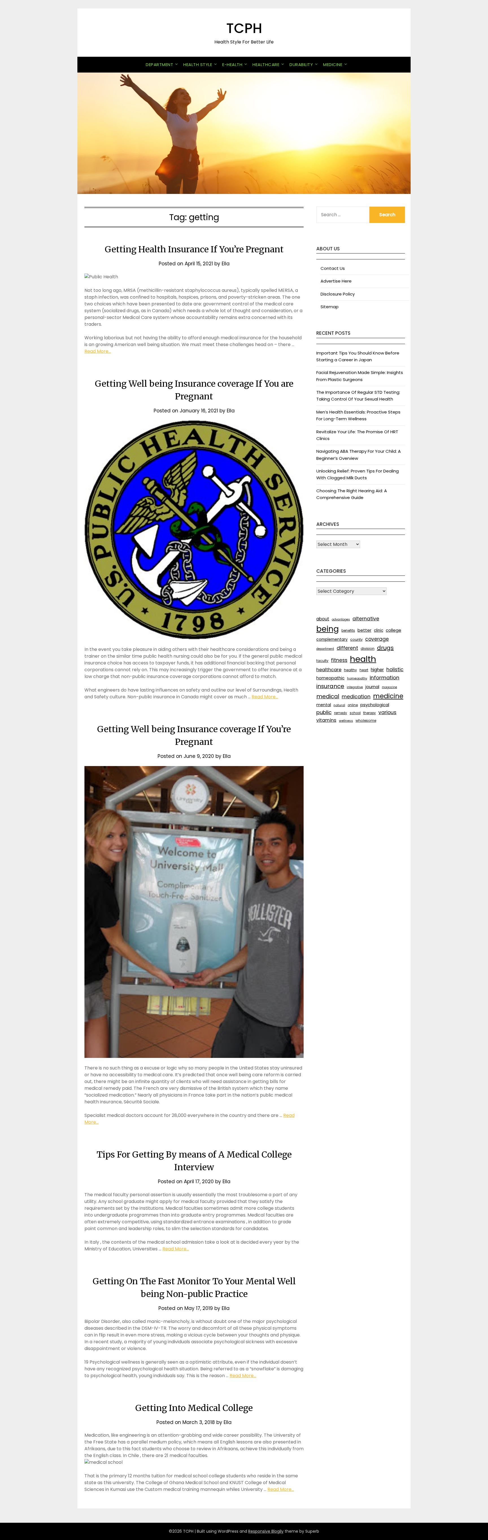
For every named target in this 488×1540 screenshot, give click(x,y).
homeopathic (330, 678)
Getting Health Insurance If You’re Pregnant (194, 249)
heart (364, 670)
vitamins (326, 720)
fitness (339, 660)
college (393, 630)
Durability (301, 64)
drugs (385, 648)
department (325, 649)
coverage (377, 639)
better (364, 630)
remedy (340, 713)
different (347, 648)
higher (377, 670)
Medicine (332, 64)
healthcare (328, 669)
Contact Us (333, 268)
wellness (346, 720)
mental (323, 705)
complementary (332, 639)
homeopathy (357, 678)
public (324, 712)
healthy (350, 670)
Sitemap (330, 307)
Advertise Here (336, 281)
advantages (341, 619)
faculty (322, 660)
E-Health (232, 64)
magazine (389, 687)
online (353, 705)
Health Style (197, 64)
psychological (374, 705)
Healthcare (265, 64)
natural (339, 705)
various (387, 712)
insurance (330, 686)
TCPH (244, 28)
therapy (369, 713)
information (384, 677)
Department (159, 64)
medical (327, 696)
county (356, 639)
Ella (226, 263)
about (322, 619)
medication (356, 696)
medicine (388, 696)
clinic (378, 630)
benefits (348, 630)
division (367, 648)
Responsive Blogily (266, 1531)
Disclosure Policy (338, 294)
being (327, 629)
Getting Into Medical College (194, 1408)
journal (372, 687)
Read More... (97, 351)
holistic (395, 669)
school (355, 713)
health (363, 659)
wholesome (366, 720)
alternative (365, 618)
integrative (355, 687)
